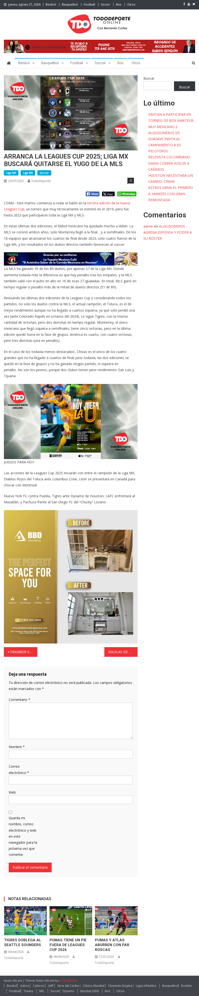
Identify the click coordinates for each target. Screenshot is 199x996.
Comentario (19, 699)
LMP (51, 986)
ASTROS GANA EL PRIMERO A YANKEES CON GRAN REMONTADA (170, 193)
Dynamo (68, 991)
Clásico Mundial (93, 986)
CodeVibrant (68, 981)
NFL (41, 991)
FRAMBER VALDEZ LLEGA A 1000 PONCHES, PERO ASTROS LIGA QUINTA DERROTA (23, 652)
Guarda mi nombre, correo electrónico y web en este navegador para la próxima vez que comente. (23, 836)
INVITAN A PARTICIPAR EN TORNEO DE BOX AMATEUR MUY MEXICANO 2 (170, 120)
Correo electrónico (19, 769)
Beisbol (51, 4)
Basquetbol (70, 4)
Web (12, 792)
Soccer (105, 4)
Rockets (186, 986)
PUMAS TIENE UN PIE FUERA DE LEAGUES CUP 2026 (68, 945)
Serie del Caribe (68, 986)
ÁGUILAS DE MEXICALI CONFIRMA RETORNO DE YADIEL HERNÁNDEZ (123, 652)
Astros (24, 986)
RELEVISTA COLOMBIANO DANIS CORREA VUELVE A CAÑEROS (169, 163)
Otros (131, 4)
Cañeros (38, 986)
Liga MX (11, 173)
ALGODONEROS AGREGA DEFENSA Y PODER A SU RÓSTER (167, 232)
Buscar (148, 78)
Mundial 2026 (89, 991)
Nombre (17, 746)
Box (118, 4)
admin (148, 226)
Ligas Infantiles (146, 986)
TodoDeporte (41, 181)
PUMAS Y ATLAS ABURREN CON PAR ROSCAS (112, 945)
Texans (28, 991)
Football (89, 4)
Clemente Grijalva (120, 986)
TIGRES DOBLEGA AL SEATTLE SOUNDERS (22, 942)
